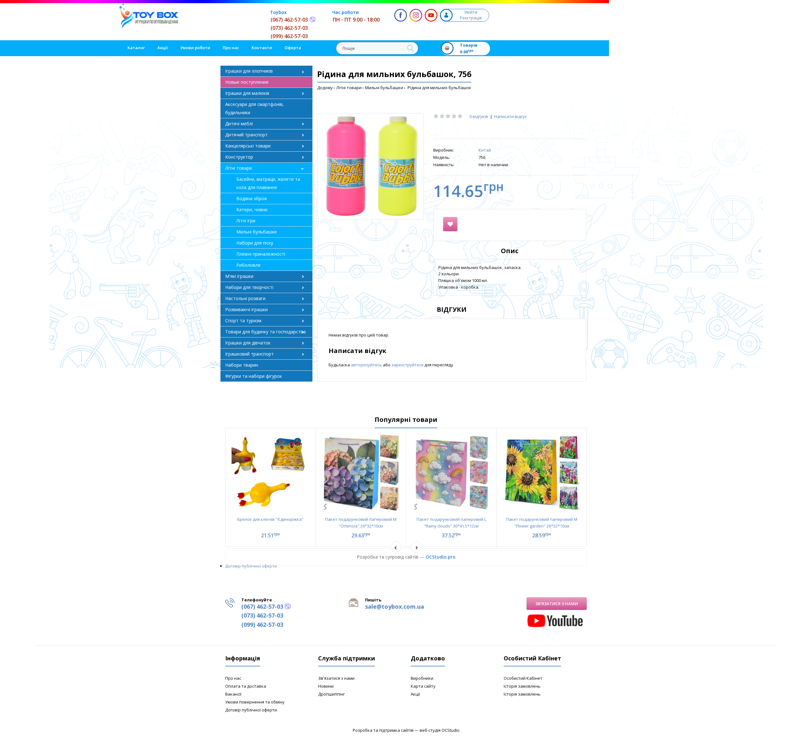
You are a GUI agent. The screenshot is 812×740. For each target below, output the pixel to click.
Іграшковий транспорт (249, 354)
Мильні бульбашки (384, 87)
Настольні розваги (245, 298)
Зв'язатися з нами (556, 603)
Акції (415, 694)
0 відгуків (478, 116)
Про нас (233, 678)
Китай (485, 150)
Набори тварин (241, 365)
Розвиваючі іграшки (246, 309)
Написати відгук (510, 116)
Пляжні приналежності (260, 254)
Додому (325, 87)
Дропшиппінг (331, 694)
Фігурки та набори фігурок (253, 376)
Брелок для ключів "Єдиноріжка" (270, 519)
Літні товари (349, 87)
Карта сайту (423, 686)
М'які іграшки (239, 276)
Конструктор (239, 157)
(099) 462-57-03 (289, 36)
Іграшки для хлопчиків (249, 71)
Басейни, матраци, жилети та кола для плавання (268, 183)
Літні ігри (245, 221)
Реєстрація (471, 18)
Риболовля (248, 265)
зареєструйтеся (407, 365)
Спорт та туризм (243, 321)
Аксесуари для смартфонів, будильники (254, 108)
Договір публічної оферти (251, 566)
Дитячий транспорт (246, 135)
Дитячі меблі (239, 124)
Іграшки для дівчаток (248, 343)
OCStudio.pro (440, 557)
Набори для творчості (249, 287)
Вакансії (233, 694)
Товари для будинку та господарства (265, 332)
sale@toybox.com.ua (394, 606)
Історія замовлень (522, 686)
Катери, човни (251, 209)
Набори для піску (254, 243)
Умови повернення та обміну (255, 702)
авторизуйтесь (367, 365)
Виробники (422, 678)
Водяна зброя (251, 198)
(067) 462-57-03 (289, 19)
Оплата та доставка (245, 686)
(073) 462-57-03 (289, 27)
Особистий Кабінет (523, 678)
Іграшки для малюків (247, 93)
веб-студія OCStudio (440, 730)
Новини (326, 686)
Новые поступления (246, 82)
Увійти (470, 12)
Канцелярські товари (248, 146)
